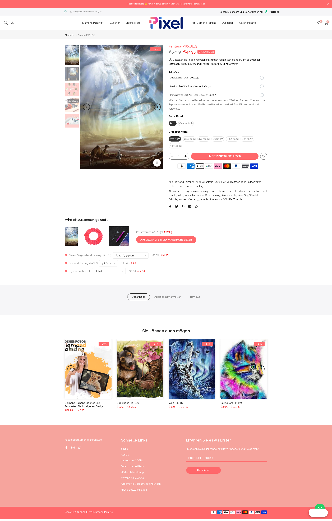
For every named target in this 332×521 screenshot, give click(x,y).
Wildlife (173, 199)
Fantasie (173, 186)
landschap (254, 191)
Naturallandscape (194, 195)
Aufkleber (227, 22)
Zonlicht (237, 199)
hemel (213, 191)
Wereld (253, 195)
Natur (180, 195)
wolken (182, 199)
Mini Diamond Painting (204, 22)
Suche (124, 448)
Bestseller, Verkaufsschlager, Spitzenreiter (237, 182)
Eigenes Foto (133, 22)
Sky (246, 195)
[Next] (157, 107)
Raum (225, 195)
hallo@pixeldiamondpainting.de (87, 11)
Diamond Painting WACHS (83, 263)
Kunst (231, 191)
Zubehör (115, 22)
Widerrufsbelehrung (132, 472)
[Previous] (86, 107)
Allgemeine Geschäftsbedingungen (141, 483)
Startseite (69, 35)
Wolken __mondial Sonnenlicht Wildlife (210, 199)
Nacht (173, 195)
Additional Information (167, 296)
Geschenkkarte (247, 22)
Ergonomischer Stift (80, 271)
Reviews (195, 296)
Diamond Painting (92, 22)
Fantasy (204, 191)
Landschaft (241, 191)
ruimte (232, 195)
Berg (186, 191)
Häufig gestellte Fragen (134, 489)
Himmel (222, 191)
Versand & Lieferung (132, 478)
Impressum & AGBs (132, 460)
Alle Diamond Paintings (181, 182)
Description (138, 296)
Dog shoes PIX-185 (128, 403)
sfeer (240, 195)
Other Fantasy (212, 195)
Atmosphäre (175, 191)
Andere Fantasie (204, 182)
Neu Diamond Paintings (192, 186)
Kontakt (125, 454)
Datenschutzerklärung (133, 466)
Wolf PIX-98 (176, 403)
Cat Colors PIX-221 (231, 403)
